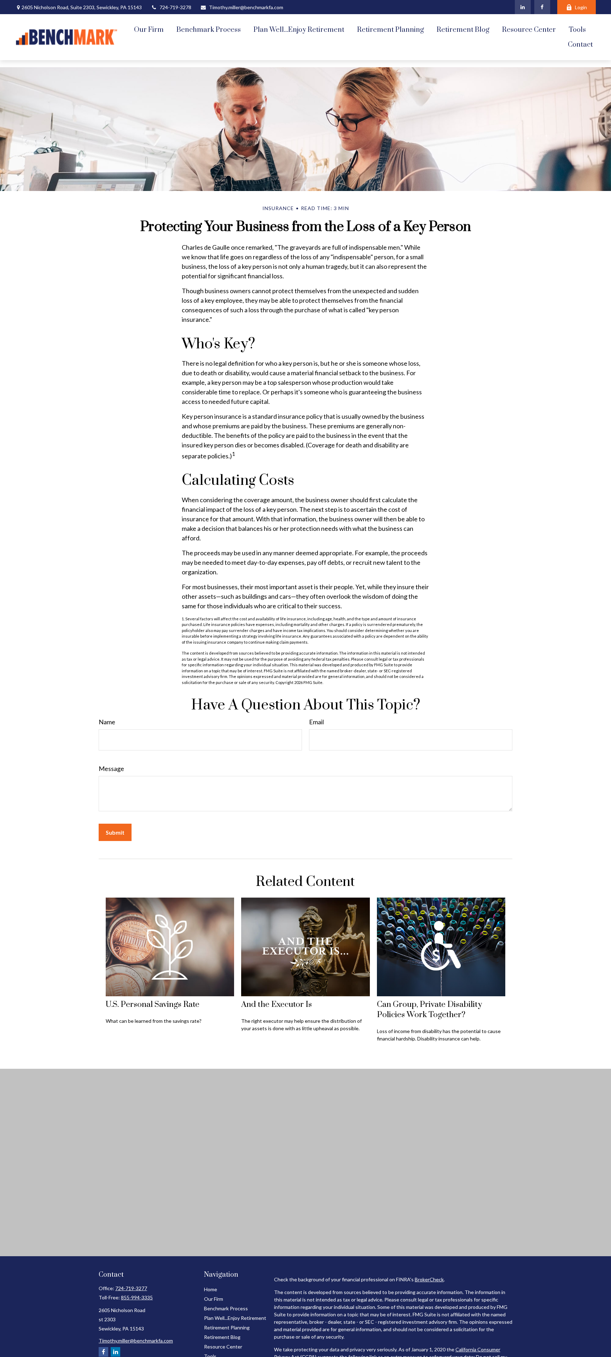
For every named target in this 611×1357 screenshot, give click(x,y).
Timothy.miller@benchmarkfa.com (246, 7)
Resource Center (223, 1347)
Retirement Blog (222, 1337)
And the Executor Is (276, 1004)
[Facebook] (542, 7)
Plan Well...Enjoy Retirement (235, 1318)
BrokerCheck (429, 1279)
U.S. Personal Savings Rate (152, 1004)
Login (581, 7)
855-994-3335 (137, 1297)
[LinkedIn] (523, 7)
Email (316, 722)
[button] (149, 29)
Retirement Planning (227, 1327)
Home (210, 1289)
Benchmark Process (226, 1308)
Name (107, 722)
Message (111, 768)
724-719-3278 (175, 7)
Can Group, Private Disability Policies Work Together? (429, 1009)
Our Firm (213, 1299)
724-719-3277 (131, 1288)
